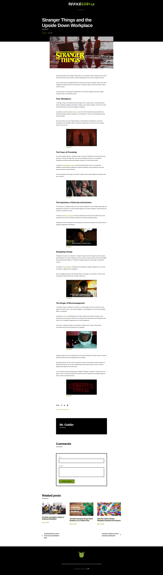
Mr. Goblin (44, 32)
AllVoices (74, 112)
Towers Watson (67, 267)
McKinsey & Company (68, 215)
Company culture (65, 409)
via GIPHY (69, 147)
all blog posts (81, 9)
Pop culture (58, 409)
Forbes (65, 316)
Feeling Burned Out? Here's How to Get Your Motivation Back (51, 535)
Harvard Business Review (69, 165)
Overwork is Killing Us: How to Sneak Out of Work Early (110, 534)
